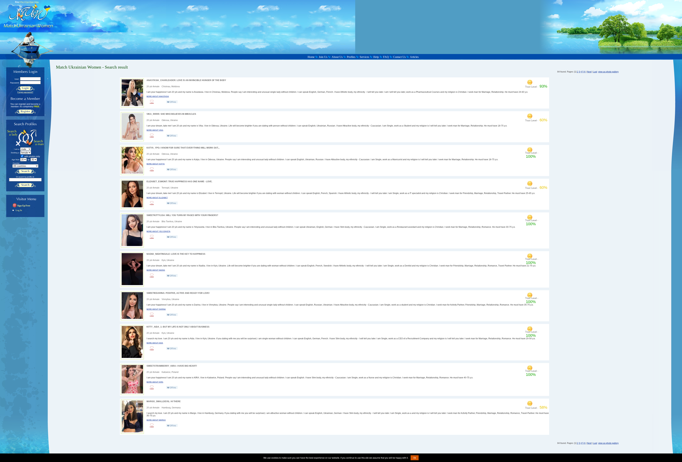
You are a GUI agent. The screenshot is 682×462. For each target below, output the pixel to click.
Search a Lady (16, 137)
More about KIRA (155, 382)
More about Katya (156, 164)
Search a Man (35, 137)
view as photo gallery (608, 72)
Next (589, 72)
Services (364, 56)
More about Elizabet (157, 198)
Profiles (351, 56)
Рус (22, 2)
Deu (37, 2)
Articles (414, 56)
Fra (26, 2)
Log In (19, 210)
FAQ (386, 56)
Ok (414, 457)
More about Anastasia (158, 96)
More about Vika (155, 130)
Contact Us (399, 56)
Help (376, 56)
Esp (31, 2)
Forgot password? (25, 92)
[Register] (25, 112)
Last (595, 72)
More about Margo (156, 420)
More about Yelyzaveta (158, 231)
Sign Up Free (23, 205)
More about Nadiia (156, 270)
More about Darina (156, 309)
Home (311, 56)
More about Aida (155, 343)
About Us (337, 56)
